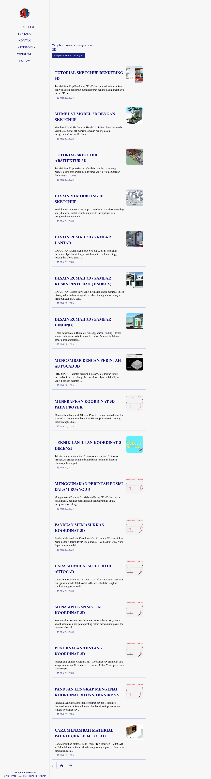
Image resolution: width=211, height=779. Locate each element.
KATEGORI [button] (25, 47)
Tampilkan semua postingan (68, 55)
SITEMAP (31, 772)
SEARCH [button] (25, 27)
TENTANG (25, 33)
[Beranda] (61, 765)
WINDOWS (24, 54)
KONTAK (25, 40)
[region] (130, 20)
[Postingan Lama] (70, 765)
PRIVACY (18, 772)
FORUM (24, 60)
